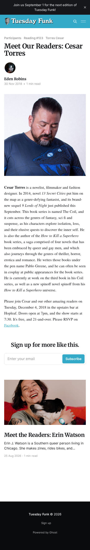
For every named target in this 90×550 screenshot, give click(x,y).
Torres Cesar (55, 38)
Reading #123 (33, 38)
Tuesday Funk (39, 514)
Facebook (11, 325)
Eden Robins (15, 79)
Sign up (46, 523)
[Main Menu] (83, 21)
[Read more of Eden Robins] (10, 68)
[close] (85, 7)
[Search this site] (75, 21)
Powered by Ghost (45, 532)
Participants (12, 38)
